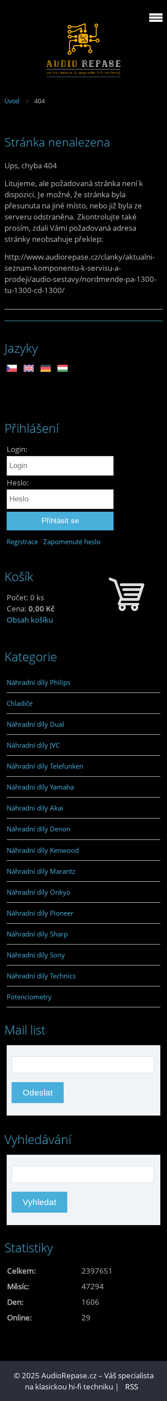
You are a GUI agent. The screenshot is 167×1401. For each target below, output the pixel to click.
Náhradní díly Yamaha (40, 786)
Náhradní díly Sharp (37, 933)
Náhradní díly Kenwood (43, 850)
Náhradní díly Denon (38, 828)
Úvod (12, 101)
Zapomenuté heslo (72, 541)
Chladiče (20, 703)
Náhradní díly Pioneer (40, 912)
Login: (17, 449)
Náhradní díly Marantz (41, 871)
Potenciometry (29, 996)
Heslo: (18, 482)
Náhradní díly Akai (35, 807)
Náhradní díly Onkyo (38, 892)
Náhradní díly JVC (33, 745)
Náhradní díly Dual (35, 724)
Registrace (22, 541)
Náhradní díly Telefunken (45, 766)
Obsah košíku (30, 620)
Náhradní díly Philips (38, 682)
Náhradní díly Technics (41, 975)
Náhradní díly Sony (36, 954)
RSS (131, 1386)
